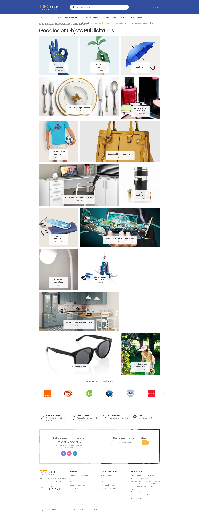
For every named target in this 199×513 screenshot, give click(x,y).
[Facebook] (63, 453)
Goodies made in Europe (79, 485)
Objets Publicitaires (109, 471)
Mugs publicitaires (107, 485)
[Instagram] (69, 453)
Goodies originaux (76, 482)
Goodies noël (75, 491)
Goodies (73, 471)
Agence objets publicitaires (141, 495)
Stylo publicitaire (107, 476)
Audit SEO (77, 510)
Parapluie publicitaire (108, 488)
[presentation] (36, 393)
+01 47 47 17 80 (53, 489)
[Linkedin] (75, 453)
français (155, 7)
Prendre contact (137, 498)
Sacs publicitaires (107, 479)
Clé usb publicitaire (108, 482)
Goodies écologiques (78, 479)
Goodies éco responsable (79, 476)
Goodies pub (75, 488)
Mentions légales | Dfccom (141, 492)
